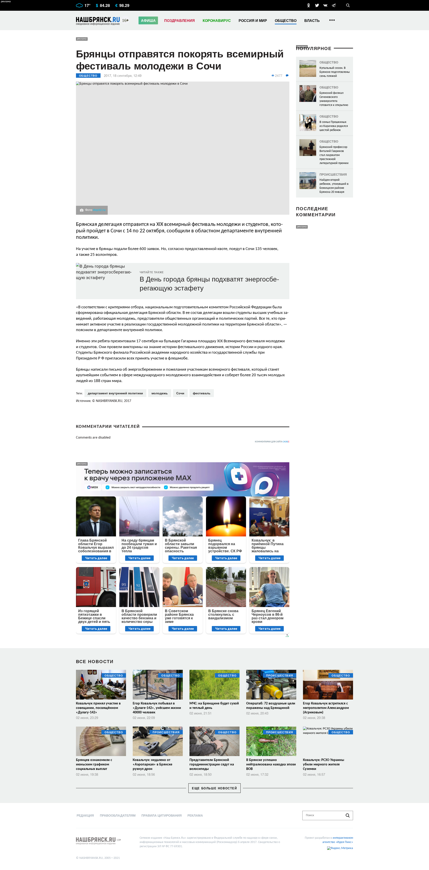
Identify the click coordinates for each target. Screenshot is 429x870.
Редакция (85, 815)
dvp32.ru (99, 210)
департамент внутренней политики (115, 393)
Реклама (195, 815)
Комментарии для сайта (272, 442)
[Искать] (347, 815)
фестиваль (201, 393)
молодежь (159, 393)
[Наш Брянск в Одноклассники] (309, 5)
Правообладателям (118, 815)
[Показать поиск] (348, 5)
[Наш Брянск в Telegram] (334, 5)
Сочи (180, 393)
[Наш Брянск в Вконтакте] (325, 5)
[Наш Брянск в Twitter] (317, 5)
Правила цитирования (161, 815)
